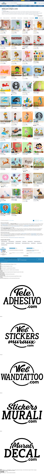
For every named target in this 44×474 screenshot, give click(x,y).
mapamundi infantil (4, 224)
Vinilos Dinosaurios (17, 243)
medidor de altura (26, 225)
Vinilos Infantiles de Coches (25, 243)
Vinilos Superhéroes (11, 241)
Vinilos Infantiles (5, 7)
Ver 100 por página (11, 220)
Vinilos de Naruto (39, 243)
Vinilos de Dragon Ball (4, 241)
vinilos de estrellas (33, 233)
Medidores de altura (21, 237)
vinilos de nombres (5, 225)
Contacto (1, 277)
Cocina (22, 4)
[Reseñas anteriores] (8, 250)
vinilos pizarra (31, 14)
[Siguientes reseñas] (43, 250)
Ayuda (14, 278)
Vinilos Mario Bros (30, 241)
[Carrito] (42, 3)
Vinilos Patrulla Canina (37, 241)
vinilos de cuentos (31, 224)
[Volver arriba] (0, 473)
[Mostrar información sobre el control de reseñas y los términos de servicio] (6, 252)
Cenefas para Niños (18, 241)
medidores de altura (36, 14)
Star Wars (25, 4)
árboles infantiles (33, 234)
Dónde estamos (17, 278)
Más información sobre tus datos (4, 261)
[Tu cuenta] (41, 3)
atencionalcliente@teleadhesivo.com (5, 278)
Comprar (1, 271)
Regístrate (40, 259)
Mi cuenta (11, 278)
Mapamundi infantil (11, 237)
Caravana (28, 4)
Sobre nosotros (2, 273)
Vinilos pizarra (16, 237)
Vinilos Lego (2, 243)
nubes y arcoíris (24, 233)
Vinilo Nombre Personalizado (10, 243)
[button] (22, 48)
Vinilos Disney (24, 241)
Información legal (2, 275)
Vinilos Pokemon (33, 243)
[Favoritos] (39, 3)
